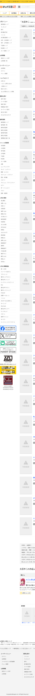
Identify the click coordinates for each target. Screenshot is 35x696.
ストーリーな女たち (6, 271)
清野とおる (3, 240)
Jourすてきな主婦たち (6, 300)
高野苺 (2, 245)
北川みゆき (3, 227)
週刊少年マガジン (5, 287)
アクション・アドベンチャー (8, 182)
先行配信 (13, 13)
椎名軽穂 (3, 235)
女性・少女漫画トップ (6, 40)
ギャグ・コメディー (6, 169)
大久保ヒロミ (4, 216)
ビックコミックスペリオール (8, 322)
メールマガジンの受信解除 (8, 661)
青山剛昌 (3, 200)
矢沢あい (3, 261)
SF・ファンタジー (5, 188)
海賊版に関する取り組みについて (8, 364)
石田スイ (3, 206)
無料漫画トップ (4, 24)
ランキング (3, 27)
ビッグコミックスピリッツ (7, 282)
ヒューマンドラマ (5, 166)
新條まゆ (3, 237)
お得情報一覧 (4, 61)
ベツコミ (3, 298)
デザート (3, 314)
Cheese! (3, 293)
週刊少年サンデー (5, 308)
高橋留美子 (3, 248)
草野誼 (2, 229)
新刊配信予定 (4, 32)
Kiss (2, 285)
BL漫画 (2, 158)
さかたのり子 (4, 232)
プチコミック (4, 274)
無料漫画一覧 (4, 125)
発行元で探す (4, 112)
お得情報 (4, 674)
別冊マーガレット (5, 295)
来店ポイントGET (5, 58)
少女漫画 (3, 148)
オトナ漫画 (3, 161)
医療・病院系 (4, 193)
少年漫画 (3, 153)
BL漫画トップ (4, 48)
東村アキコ (3, 253)
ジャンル (3, 35)
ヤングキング (4, 311)
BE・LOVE (3, 269)
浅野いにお (3, 203)
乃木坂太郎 (3, 251)
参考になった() (26, 593)
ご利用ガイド (4, 86)
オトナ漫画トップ (5, 50)
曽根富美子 (3, 243)
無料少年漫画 (4, 135)
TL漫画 (2, 156)
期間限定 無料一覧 (5, 138)
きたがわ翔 (3, 224)
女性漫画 (3, 145)
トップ (4, 13)
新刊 (2, 29)
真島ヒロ (3, 259)
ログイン (3, 71)
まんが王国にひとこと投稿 (7, 91)
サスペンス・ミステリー (7, 174)
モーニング (3, 303)
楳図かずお (3, 214)
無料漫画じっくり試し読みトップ (22, 648)
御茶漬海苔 (3, 219)
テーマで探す (4, 101)
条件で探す (3, 99)
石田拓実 (3, 208)
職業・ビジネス (4, 172)
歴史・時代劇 (4, 177)
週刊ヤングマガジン (6, 277)
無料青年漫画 (4, 133)
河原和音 (3, 222)
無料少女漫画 (4, 130)
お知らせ (3, 81)
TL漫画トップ (4, 45)
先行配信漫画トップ (6, 37)
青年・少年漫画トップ (6, 43)
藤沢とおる (3, 256)
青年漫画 (3, 151)
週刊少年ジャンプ (5, 279)
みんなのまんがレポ (6, 115)
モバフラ (3, 319)
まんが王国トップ (6, 648)
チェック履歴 (4, 73)
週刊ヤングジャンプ (6, 290)
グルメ (2, 190)
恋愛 (2, 164)
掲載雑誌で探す (4, 107)
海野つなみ (3, 211)
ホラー (2, 185)
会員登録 (3, 68)
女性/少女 (23, 13)
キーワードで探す (5, 109)
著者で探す (3, 104)
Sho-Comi (3, 306)
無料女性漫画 (4, 127)
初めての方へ (4, 89)
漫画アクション (4, 316)
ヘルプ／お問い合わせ (6, 83)
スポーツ (3, 180)
